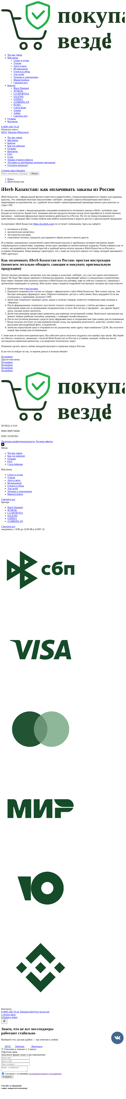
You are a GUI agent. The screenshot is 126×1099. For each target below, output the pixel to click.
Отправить (7, 1077)
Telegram (12, 132)
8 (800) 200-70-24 (10, 126)
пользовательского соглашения (45, 1073)
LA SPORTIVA (21, 93)
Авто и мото (20, 66)
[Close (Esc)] (4, 1021)
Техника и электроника (26, 77)
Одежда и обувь (22, 71)
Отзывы (11, 118)
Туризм (17, 63)
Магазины (12, 57)
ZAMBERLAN (21, 102)
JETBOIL (18, 91)
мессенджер (32, 288)
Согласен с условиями (33, 1073)
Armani (17, 110)
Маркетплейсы (21, 80)
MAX (4, 132)
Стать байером (15, 464)
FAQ (9, 154)
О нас (10, 157)
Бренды (11, 85)
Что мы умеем (14, 55)
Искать (35, 173)
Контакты (12, 121)
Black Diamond (21, 88)
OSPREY (18, 99)
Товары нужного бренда (20, 159)
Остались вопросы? (17, 165)
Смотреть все (21, 82)
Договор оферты (44, 441)
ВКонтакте (23, 132)
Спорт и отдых (21, 60)
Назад (10, 179)
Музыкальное (21, 68)
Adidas (17, 113)
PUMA (17, 105)
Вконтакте (36, 1046)
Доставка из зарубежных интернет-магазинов (31, 162)
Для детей (19, 74)
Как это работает (16, 145)
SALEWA (19, 96)
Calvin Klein (20, 107)
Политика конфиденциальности (18, 441)
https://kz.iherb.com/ (44, 224)
